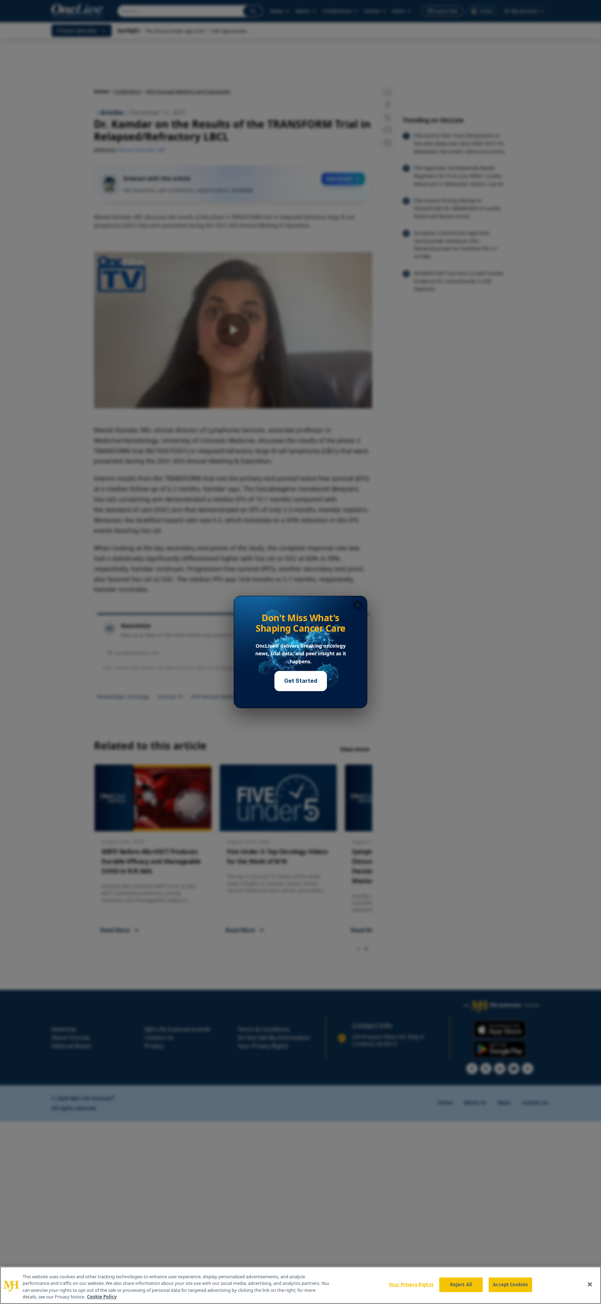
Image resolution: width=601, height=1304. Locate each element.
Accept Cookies (510, 1284)
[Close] (590, 1284)
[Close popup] (358, 605)
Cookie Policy (102, 1297)
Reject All (461, 1284)
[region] (300, 1285)
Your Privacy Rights (411, 1284)
